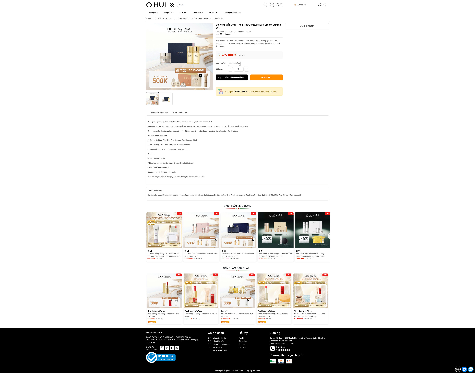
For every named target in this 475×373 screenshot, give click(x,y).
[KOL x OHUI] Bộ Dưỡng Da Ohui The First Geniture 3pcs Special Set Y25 (275, 255)
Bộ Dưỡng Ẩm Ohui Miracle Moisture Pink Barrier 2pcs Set (200, 255)
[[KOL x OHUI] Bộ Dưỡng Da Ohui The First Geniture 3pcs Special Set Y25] (276, 230)
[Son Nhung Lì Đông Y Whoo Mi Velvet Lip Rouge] (164, 291)
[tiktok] (167, 348)
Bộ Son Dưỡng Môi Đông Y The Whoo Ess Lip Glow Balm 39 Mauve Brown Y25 (310, 315)
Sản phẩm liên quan (237, 206)
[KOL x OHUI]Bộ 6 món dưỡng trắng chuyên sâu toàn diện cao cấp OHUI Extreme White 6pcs (310, 255)
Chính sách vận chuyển (217, 338)
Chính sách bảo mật (216, 341)
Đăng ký (242, 344)
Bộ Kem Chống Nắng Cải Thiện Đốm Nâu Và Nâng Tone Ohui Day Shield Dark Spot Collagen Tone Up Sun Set (163, 255)
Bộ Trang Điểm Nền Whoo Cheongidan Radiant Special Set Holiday (273, 315)
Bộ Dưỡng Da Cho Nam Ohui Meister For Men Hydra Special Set (238, 255)
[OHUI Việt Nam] (156, 4)
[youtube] (177, 348)
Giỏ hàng (242, 347)
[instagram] (162, 348)
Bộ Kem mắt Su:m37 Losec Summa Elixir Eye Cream (201, 315)
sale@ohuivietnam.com (284, 343)
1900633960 (240, 91)
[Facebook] (172, 348)
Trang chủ (150, 18)
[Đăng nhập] (319, 4)
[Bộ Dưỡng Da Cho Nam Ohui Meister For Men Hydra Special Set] (238, 230)
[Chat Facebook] (464, 369)
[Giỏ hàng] (325, 4)
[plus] (247, 69)
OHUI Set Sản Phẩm (165, 18)
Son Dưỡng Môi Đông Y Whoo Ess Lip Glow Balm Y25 (236, 315)
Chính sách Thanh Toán (217, 350)
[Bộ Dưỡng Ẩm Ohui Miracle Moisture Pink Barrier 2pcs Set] (201, 230)
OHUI (249, 31)
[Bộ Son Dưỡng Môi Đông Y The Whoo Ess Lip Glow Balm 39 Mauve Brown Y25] (310, 291)
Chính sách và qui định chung (219, 344)
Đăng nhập (243, 341)
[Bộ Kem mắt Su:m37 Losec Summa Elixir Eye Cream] (201, 291)
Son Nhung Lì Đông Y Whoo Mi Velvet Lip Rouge (164, 315)
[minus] (230, 69)
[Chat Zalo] (471, 369)
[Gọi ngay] (458, 369)
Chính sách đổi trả (215, 347)
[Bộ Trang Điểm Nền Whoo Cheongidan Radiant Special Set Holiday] (274, 291)
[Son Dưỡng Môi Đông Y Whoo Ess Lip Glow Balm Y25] (237, 291)
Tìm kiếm (242, 338)
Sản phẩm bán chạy (236, 268)
